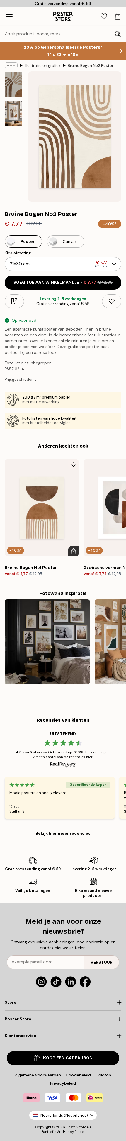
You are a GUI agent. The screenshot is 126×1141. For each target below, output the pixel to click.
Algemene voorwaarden (38, 1075)
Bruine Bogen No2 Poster (90, 65)
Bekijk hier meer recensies (63, 833)
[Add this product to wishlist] (111, 301)
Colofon (103, 1075)
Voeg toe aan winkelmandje (63, 282)
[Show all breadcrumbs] (11, 65)
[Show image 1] (13, 84)
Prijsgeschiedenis (21, 379)
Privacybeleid (63, 1083)
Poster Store (76, 1127)
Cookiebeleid (78, 1075)
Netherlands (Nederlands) (64, 1115)
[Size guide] (14, 301)
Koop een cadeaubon (68, 1057)
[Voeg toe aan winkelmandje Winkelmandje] (73, 551)
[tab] (104, 16)
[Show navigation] (9, 16)
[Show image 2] (13, 113)
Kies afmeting (18, 252)
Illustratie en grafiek (43, 65)
